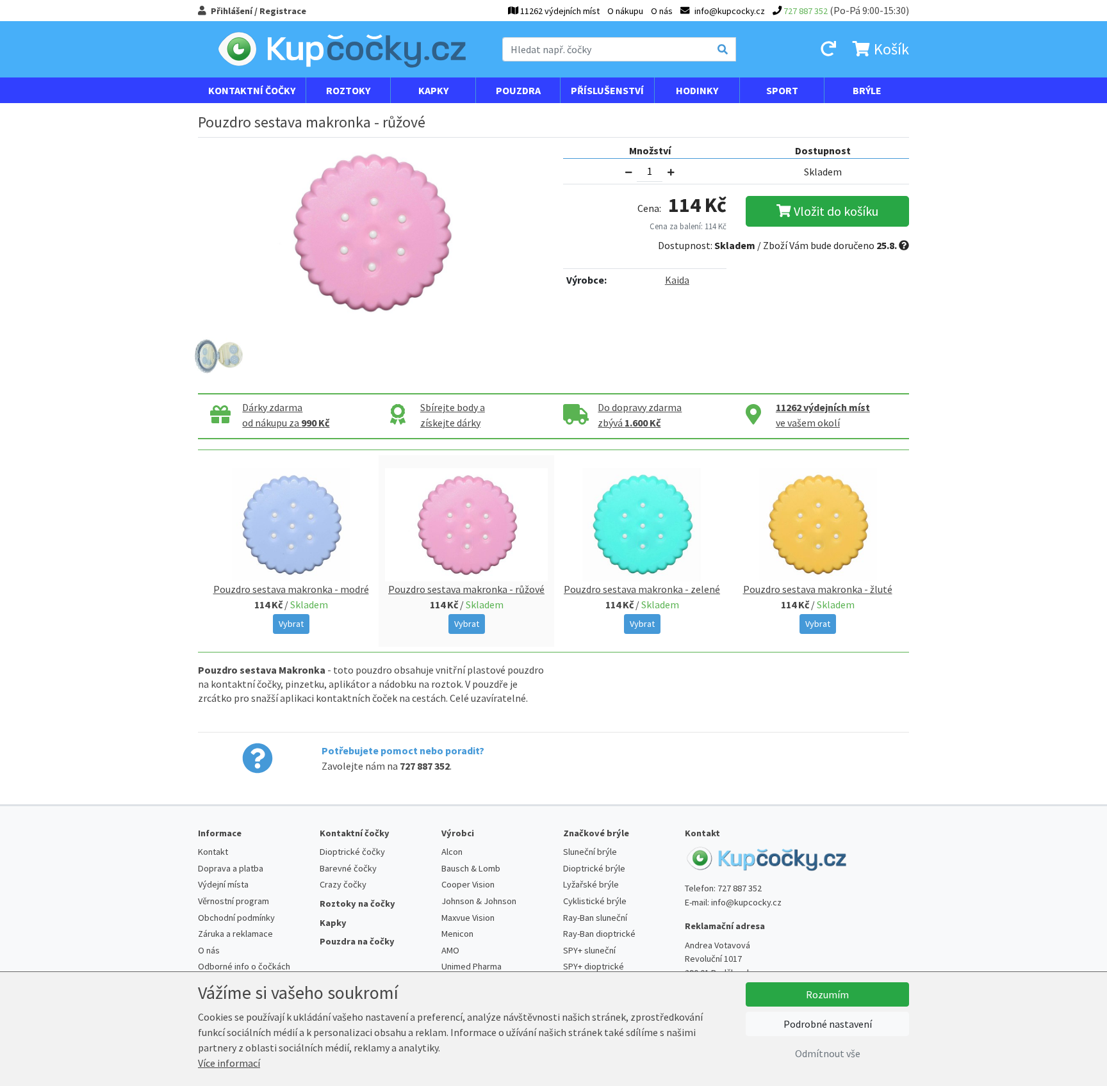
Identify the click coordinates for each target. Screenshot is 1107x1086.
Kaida (677, 279)
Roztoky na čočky (357, 903)
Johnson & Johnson (478, 901)
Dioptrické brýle (594, 868)
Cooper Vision (468, 884)
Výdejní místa (223, 884)
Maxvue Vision (468, 917)
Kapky (433, 90)
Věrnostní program (233, 901)
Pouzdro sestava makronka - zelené (642, 589)
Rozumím (827, 994)
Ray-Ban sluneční (595, 917)
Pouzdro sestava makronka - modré (291, 589)
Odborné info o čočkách (244, 966)
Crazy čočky (343, 884)
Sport (782, 90)
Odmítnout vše (827, 1053)
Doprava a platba (230, 868)
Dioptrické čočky (352, 851)
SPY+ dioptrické (593, 966)
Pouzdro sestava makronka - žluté (817, 589)
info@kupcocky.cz (746, 902)
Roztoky (348, 90)
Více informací (229, 1063)
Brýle (867, 90)
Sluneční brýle (590, 851)
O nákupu (625, 11)
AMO (450, 950)
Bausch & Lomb (470, 868)
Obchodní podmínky (236, 917)
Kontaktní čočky (251, 90)
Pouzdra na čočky (357, 941)
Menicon (457, 933)
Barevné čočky (348, 868)
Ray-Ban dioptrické (599, 933)
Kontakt (213, 851)
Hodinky (697, 90)
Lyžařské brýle (591, 884)
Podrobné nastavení (827, 1023)
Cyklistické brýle (595, 901)
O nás (662, 11)
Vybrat (291, 623)
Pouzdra (518, 90)
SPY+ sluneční (589, 950)
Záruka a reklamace (235, 933)
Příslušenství (607, 90)
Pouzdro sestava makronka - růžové (466, 589)
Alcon (452, 851)
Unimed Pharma (471, 966)
